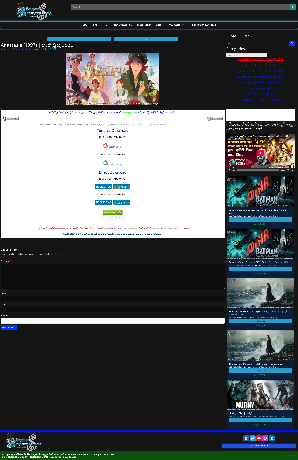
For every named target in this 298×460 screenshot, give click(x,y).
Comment (6, 261)
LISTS (158, 25)
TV (106, 25)
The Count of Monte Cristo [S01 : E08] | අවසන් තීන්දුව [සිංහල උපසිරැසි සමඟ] (260, 313)
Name (4, 293)
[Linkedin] (272, 438)
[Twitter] (253, 438)
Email (4, 304)
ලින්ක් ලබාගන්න (260, 219)
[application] (260, 153)
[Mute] (288, 170)
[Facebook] (246, 438)
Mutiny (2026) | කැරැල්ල (241, 413)
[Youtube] (259, 438)
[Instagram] (265, 438)
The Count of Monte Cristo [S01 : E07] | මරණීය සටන (256, 363)
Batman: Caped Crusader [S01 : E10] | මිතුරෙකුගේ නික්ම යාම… (258, 211)
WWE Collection (177, 25)
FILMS (94, 25)
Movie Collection (123, 25)
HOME (84, 25)
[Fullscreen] (292, 170)
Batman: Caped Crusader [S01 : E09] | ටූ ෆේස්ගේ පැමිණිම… (259, 262)
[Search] (293, 7)
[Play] (229, 170)
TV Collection (144, 25)
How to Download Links (204, 25)
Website (4, 315)
